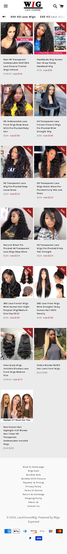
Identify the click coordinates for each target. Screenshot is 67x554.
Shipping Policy (33, 498)
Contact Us (34, 506)
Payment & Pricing (33, 482)
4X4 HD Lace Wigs (23, 16)
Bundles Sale (33, 474)
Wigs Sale (33, 471)
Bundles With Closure (33, 478)
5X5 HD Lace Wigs (52, 16)
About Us (33, 502)
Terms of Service (33, 490)
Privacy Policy (33, 486)
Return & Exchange (33, 494)
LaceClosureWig (27, 517)
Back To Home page (33, 467)
